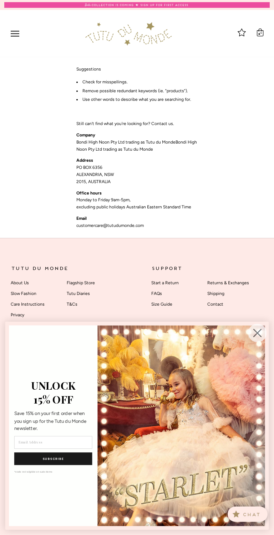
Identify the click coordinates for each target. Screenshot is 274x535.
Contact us (162, 123)
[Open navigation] (15, 34)
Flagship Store (81, 282)
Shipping (215, 293)
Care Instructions (28, 304)
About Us (20, 282)
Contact (215, 304)
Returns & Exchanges (228, 282)
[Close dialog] (257, 333)
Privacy (17, 314)
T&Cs (72, 304)
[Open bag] (260, 32)
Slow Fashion (23, 293)
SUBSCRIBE (53, 459)
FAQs (156, 293)
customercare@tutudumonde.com (110, 225)
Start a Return (165, 282)
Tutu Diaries (78, 293)
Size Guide (161, 304)
